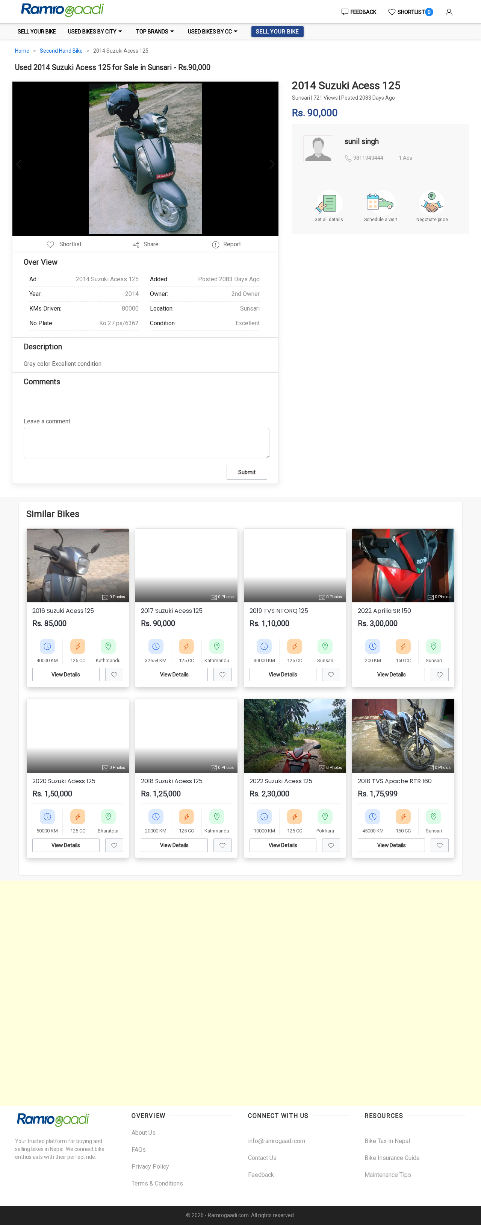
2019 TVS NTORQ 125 (279, 611)
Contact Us (262, 1157)
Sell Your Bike (37, 32)
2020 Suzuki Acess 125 (63, 781)
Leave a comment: (47, 421)
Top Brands (152, 32)
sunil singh (362, 141)
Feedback (363, 12)
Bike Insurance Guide (392, 1157)
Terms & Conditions (157, 1183)
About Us (144, 1132)
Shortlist (414, 12)
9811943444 (367, 158)
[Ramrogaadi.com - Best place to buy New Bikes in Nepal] (62, 11)
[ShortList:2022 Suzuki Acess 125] (331, 845)
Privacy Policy (150, 1166)
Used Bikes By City (92, 32)
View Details (65, 675)
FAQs (139, 1149)
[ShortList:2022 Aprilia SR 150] (440, 674)
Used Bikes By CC (210, 32)
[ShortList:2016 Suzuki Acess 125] (114, 674)
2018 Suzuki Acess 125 (172, 781)
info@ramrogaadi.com (276, 1141)
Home (22, 51)
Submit (247, 472)
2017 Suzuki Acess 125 (172, 611)
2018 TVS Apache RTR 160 (395, 781)
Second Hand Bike (61, 51)
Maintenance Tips (388, 1174)
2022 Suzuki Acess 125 (281, 781)
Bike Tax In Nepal (387, 1141)
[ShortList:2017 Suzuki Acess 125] (222, 674)
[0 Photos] (186, 565)
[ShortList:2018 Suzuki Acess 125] (222, 845)
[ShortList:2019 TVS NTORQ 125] (331, 674)
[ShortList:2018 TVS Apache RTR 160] (440, 845)
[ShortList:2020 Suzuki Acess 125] (114, 845)
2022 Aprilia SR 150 (384, 611)
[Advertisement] (225, 993)
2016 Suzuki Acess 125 (63, 611)
